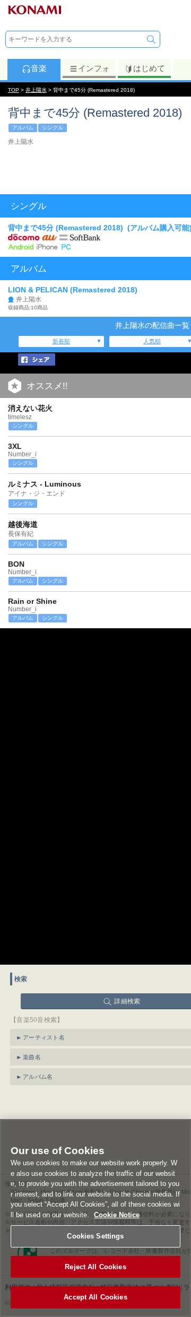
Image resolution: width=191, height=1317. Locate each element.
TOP (13, 90)
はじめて (149, 68)
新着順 (61, 341)
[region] (95, 1218)
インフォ (94, 68)
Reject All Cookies (95, 1267)
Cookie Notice (117, 1215)
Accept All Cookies (95, 1297)
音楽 (39, 68)
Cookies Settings (95, 1236)
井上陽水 (36, 90)
